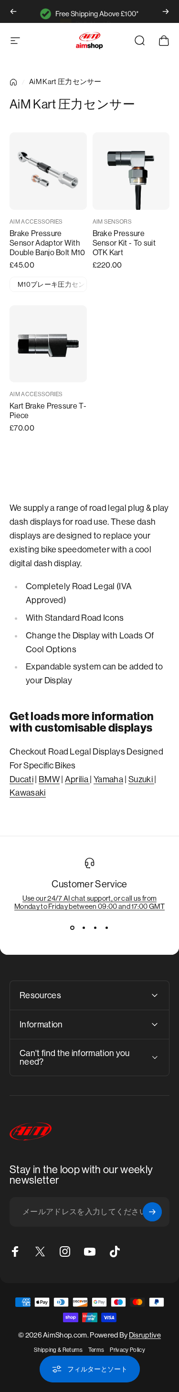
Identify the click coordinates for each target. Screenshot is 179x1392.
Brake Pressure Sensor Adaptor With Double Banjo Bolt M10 (47, 243)
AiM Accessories (36, 221)
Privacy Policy (127, 1350)
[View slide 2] (84, 927)
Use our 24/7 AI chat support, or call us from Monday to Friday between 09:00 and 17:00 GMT (89, 902)
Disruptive (145, 1335)
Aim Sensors (112, 221)
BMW (49, 779)
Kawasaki (28, 793)
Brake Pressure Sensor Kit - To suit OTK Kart (124, 243)
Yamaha (108, 779)
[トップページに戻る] (13, 82)
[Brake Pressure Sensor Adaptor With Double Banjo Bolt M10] (48, 171)
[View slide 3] (95, 927)
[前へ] (13, 11)
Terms (96, 1350)
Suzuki (141, 779)
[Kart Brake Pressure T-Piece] (48, 344)
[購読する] (152, 1211)
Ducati (21, 779)
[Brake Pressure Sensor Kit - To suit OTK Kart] (131, 171)
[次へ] (165, 11)
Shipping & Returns (58, 1350)
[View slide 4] (107, 927)
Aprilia (77, 779)
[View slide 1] (72, 927)
